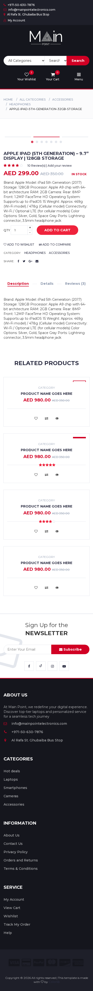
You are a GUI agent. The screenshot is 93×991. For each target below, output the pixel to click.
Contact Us (13, 843)
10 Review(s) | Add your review (49, 165)
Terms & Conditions (21, 868)
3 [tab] (42, 142)
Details (47, 283)
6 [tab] (56, 142)
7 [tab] (61, 142)
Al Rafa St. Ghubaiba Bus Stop (27, 14)
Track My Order (17, 924)
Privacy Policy (16, 852)
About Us (12, 835)
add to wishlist (20, 244)
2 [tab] (37, 142)
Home (8, 99)
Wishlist (11, 916)
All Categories (33, 99)
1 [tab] (32, 142)
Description (18, 283)
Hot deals (12, 771)
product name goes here (46, 394)
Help (8, 933)
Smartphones (15, 788)
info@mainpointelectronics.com (31, 9)
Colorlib (54, 982)
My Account (16, 20)
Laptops (11, 779)
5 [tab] (51, 142)
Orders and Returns (21, 860)
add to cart (57, 230)
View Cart (12, 908)
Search (78, 60)
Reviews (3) (75, 283)
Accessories (62, 99)
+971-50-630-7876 (21, 5)
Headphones (20, 104)
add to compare (56, 244)
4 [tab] (46, 142)
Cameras (11, 796)
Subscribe (72, 649)
